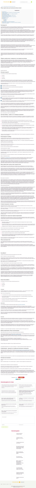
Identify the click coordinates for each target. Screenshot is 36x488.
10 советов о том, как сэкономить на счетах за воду (19, 438)
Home (2, 6)
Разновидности (4, 11)
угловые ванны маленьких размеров (16, 334)
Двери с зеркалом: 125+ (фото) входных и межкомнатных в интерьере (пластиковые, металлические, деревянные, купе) (19, 462)
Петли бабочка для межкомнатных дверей (19, 457)
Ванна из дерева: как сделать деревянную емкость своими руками (26, 404)
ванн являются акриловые (21, 304)
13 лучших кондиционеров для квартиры (20, 442)
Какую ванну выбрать (5, 18)
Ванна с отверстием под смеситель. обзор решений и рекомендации (9, 411)
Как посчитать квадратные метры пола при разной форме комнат (8, 404)
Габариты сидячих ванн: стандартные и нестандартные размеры (11, 12)
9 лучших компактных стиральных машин (19, 434)
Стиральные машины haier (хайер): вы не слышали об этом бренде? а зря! (20, 473)
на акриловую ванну (8, 157)
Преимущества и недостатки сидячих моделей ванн (9, 16)
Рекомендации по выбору (5, 14)
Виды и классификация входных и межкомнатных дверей (20, 453)
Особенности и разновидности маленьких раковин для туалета (26, 398)
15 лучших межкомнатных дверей (20, 477)
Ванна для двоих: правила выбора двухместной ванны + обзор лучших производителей (8, 398)
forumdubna (7, 1)
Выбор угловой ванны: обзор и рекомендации (8, 21)
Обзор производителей (5, 17)
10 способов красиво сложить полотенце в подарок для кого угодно (19, 468)
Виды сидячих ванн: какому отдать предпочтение (9, 15)
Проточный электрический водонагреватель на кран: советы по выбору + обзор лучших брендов (20, 447)
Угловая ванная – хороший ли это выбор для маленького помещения (11, 22)
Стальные (5, 19)
